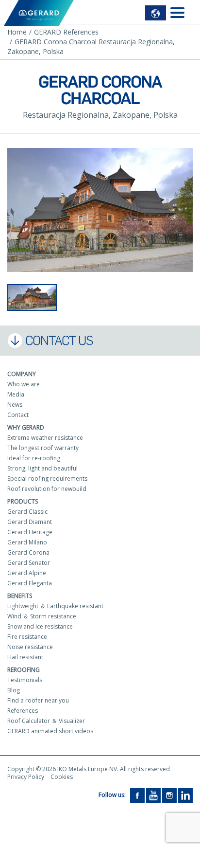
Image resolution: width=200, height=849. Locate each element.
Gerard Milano (27, 542)
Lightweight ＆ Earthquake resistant (55, 606)
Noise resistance (30, 647)
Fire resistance (27, 636)
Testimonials (24, 680)
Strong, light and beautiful (42, 468)
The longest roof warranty (43, 448)
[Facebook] (137, 795)
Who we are (23, 384)
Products (22, 501)
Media (15, 394)
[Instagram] (169, 795)
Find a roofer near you (38, 700)
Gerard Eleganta (29, 583)
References (22, 710)
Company (21, 374)
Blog (13, 690)
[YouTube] (153, 795)
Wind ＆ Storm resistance (41, 616)
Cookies (61, 777)
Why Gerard (25, 427)
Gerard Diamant (29, 522)
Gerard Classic (27, 511)
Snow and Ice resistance (40, 626)
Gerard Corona (28, 552)
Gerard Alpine (26, 573)
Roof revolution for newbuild (46, 489)
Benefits (19, 596)
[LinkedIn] (185, 795)
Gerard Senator (28, 563)
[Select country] (155, 12)
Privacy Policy (25, 777)
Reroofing (23, 670)
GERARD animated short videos (50, 731)
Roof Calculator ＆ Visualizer (46, 721)
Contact (18, 415)
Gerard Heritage (29, 532)
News (14, 404)
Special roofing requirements (47, 478)
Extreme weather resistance (45, 438)
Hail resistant (25, 657)
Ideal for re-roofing (33, 458)
